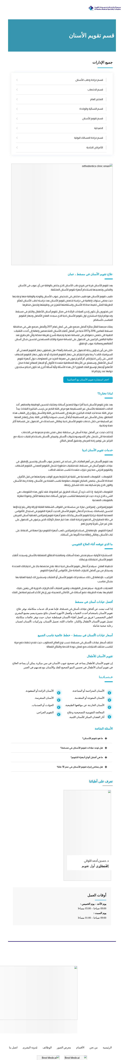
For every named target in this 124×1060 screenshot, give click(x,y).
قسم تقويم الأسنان (92, 118)
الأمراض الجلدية (94, 147)
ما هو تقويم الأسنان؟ (92, 738)
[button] (61, 738)
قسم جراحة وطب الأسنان (89, 80)
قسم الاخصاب (95, 89)
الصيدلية (98, 128)
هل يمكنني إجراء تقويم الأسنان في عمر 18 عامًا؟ (80, 767)
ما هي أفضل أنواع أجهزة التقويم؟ (87, 757)
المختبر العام (96, 99)
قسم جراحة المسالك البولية (88, 137)
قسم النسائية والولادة (91, 108)
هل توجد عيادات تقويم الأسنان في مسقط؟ (81, 747)
